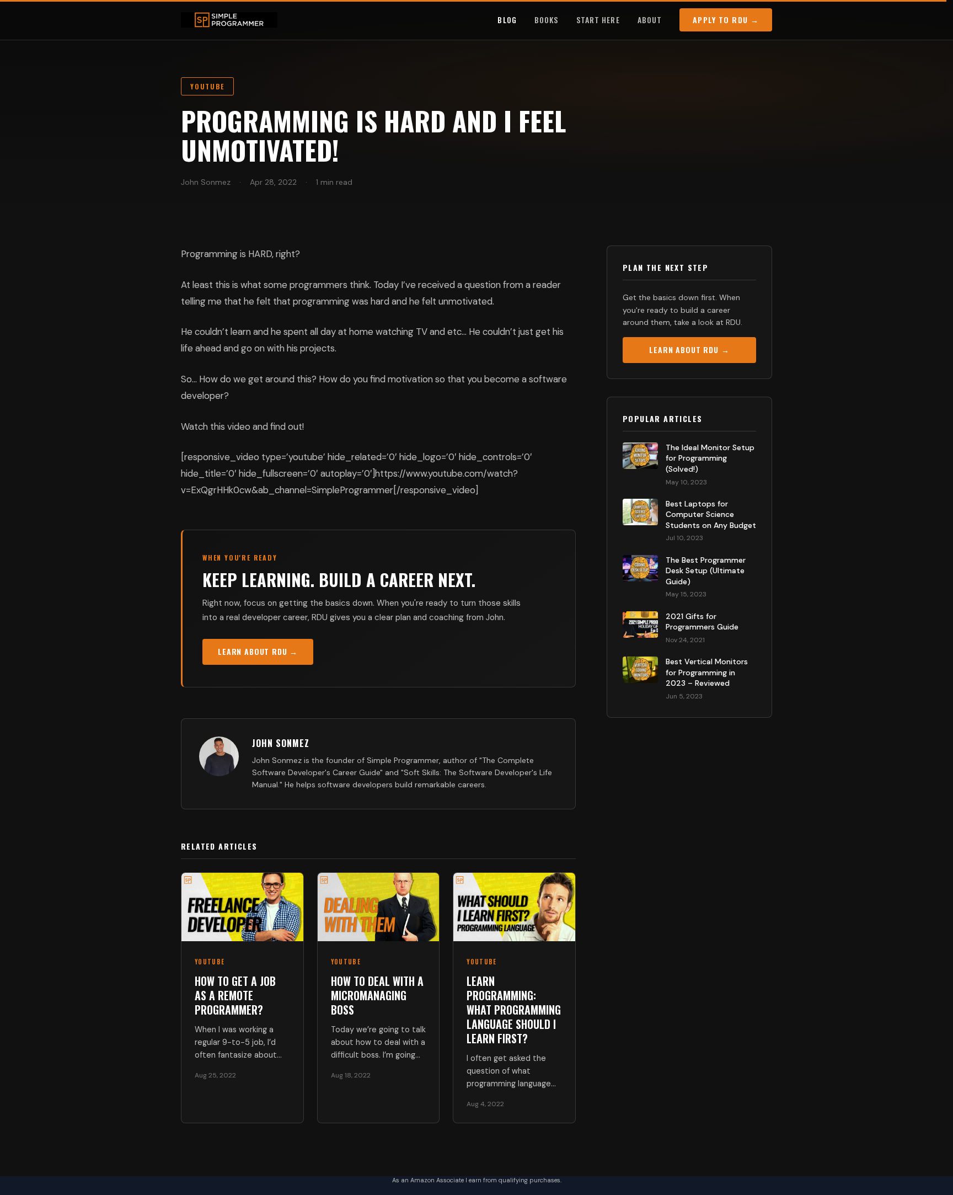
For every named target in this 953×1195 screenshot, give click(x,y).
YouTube (207, 86)
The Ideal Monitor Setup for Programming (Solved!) (710, 458)
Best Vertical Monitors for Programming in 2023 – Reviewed (707, 672)
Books (546, 19)
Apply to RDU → (726, 19)
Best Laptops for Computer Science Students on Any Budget (711, 514)
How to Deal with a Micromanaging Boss (377, 995)
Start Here (598, 19)
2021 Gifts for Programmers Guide (702, 621)
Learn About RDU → (258, 651)
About (650, 19)
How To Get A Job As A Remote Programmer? (235, 995)
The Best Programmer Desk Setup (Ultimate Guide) (706, 570)
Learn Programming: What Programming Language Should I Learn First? (514, 1010)
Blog (506, 19)
